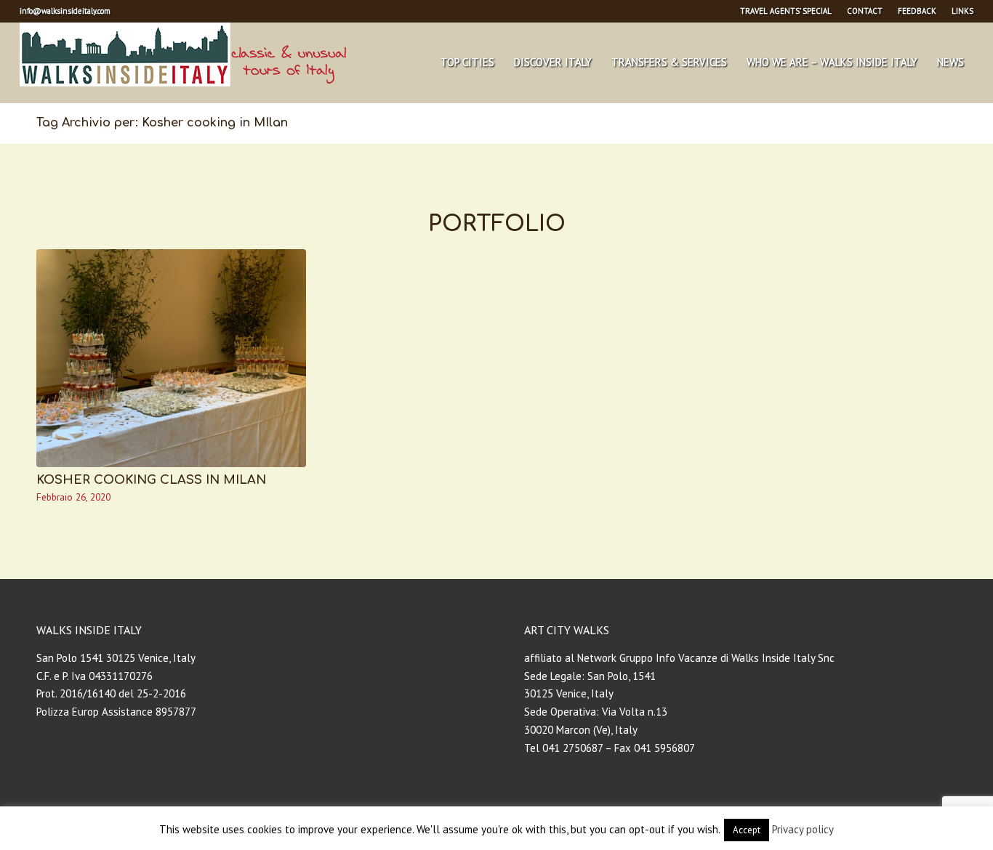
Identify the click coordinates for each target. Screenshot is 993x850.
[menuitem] (786, 11)
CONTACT (865, 11)
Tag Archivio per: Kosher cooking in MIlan (162, 122)
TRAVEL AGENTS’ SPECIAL (786, 11)
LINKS (962, 11)
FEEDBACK (917, 11)
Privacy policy (803, 829)
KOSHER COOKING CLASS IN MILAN (151, 480)
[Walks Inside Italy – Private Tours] (183, 62)
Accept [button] (746, 830)
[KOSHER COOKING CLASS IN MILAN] (171, 358)
